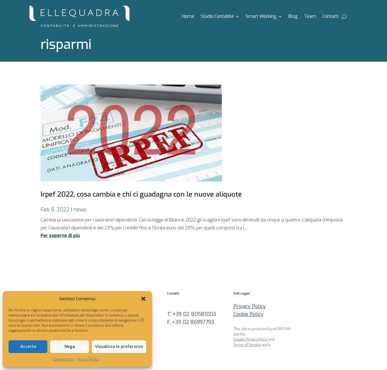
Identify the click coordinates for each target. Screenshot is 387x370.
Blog (293, 16)
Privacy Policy (88, 359)
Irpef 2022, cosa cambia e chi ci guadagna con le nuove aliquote (141, 194)
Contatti (330, 16)
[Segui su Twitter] (354, 296)
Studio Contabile (217, 16)
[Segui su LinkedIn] (354, 329)
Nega (70, 346)
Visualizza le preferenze (119, 346)
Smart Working (261, 16)
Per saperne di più (60, 235)
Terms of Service (247, 345)
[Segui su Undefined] (354, 312)
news (80, 209)
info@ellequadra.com (191, 306)
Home (188, 16)
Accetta (28, 346)
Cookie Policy (64, 359)
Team (310, 16)
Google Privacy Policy (250, 339)
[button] (143, 299)
